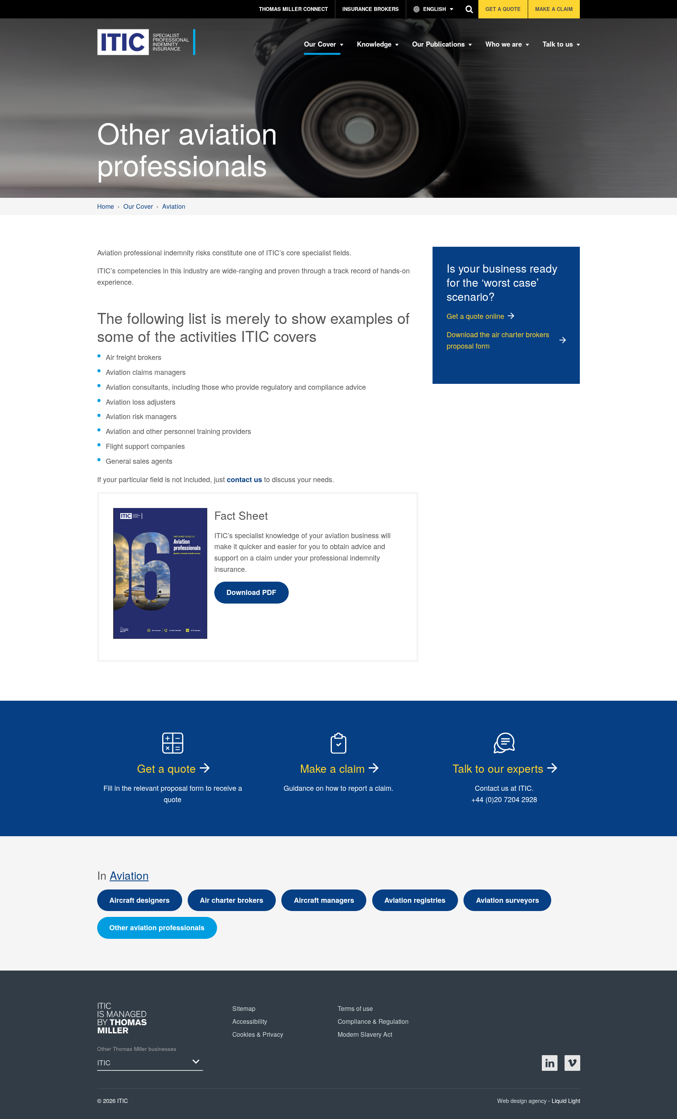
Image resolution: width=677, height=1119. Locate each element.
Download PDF (251, 592)
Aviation (129, 875)
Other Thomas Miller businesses (136, 1048)
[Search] (469, 9)
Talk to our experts (498, 768)
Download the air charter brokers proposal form (498, 340)
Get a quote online (475, 316)
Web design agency (522, 1100)
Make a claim (332, 768)
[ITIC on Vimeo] (572, 1063)
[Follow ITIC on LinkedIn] (550, 1063)
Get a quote (166, 768)
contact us (244, 479)
